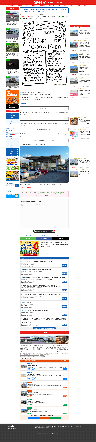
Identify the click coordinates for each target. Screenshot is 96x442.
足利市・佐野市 (9, 136)
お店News (42, 5)
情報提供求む (49, 426)
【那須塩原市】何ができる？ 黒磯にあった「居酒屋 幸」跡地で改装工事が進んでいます (12, 88)
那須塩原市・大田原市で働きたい (29, 258)
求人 (27, 5)
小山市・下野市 (10, 134)
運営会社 (42, 426)
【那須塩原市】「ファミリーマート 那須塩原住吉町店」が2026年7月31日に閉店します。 (84, 80)
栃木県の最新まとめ (10, 123)
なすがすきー (29, 358)
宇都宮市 (7, 132)
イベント (72, 5)
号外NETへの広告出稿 (58, 426)
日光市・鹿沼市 (9, 130)
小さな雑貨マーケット (35, 356)
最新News (20, 5)
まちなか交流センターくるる (25, 356)
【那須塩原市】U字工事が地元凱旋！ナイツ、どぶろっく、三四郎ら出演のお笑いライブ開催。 (12, 40)
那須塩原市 (42, 356)
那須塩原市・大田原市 (55, 2)
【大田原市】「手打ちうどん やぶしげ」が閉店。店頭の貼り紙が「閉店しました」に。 (84, 161)
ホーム (37, 426)
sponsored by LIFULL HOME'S (60, 360)
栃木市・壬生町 (9, 126)
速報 (79, 5)
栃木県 (41, 14)
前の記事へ (28, 235)
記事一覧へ (44, 235)
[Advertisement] (80, 16)
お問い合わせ (67, 426)
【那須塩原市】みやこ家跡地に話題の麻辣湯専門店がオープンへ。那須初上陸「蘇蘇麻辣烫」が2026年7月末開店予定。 (84, 57)
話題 (65, 5)
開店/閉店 (34, 5)
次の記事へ (59, 235)
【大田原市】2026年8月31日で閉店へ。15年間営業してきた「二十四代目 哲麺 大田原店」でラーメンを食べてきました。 (84, 122)
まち (59, 5)
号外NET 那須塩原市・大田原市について (44, 427)
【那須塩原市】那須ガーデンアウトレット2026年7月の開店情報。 (84, 173)
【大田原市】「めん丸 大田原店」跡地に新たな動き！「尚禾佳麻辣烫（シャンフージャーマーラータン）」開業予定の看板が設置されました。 (84, 45)
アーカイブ (86, 5)
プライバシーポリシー (76, 426)
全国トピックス (11, 5)
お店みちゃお (51, 5)
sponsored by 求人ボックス (42, 258)
